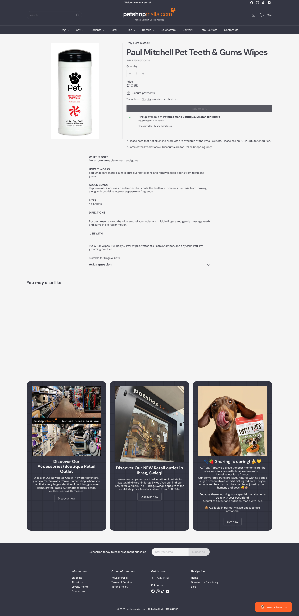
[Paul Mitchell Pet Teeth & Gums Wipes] (46, 320)
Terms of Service (121, 582)
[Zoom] (75, 91)
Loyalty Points (80, 586)
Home (194, 577)
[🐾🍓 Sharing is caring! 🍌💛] (232, 421)
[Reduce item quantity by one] (130, 73)
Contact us (78, 591)
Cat (78, 30)
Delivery (188, 30)
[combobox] (54, 15)
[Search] (78, 15)
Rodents (96, 30)
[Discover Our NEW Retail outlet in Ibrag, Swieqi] (149, 424)
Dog (63, 30)
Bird (114, 30)
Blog (193, 586)
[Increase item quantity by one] (143, 73)
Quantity (132, 66)
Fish (130, 30)
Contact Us (231, 30)
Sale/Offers (168, 30)
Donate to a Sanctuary (204, 582)
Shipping (146, 99)
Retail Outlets (208, 30)
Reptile (147, 30)
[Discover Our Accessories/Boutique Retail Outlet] (66, 421)
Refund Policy (119, 586)
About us (77, 582)
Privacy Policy (119, 577)
